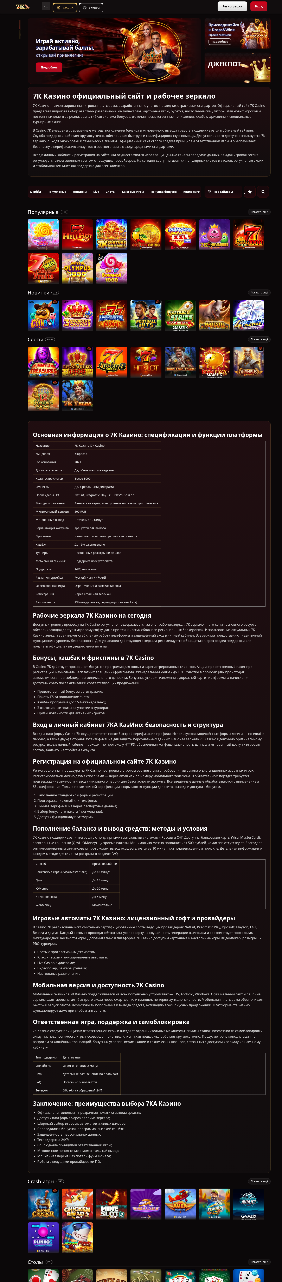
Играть (43, 248)
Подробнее (49, 67)
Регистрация (232, 6)
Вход (259, 6)
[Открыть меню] (46, 6)
